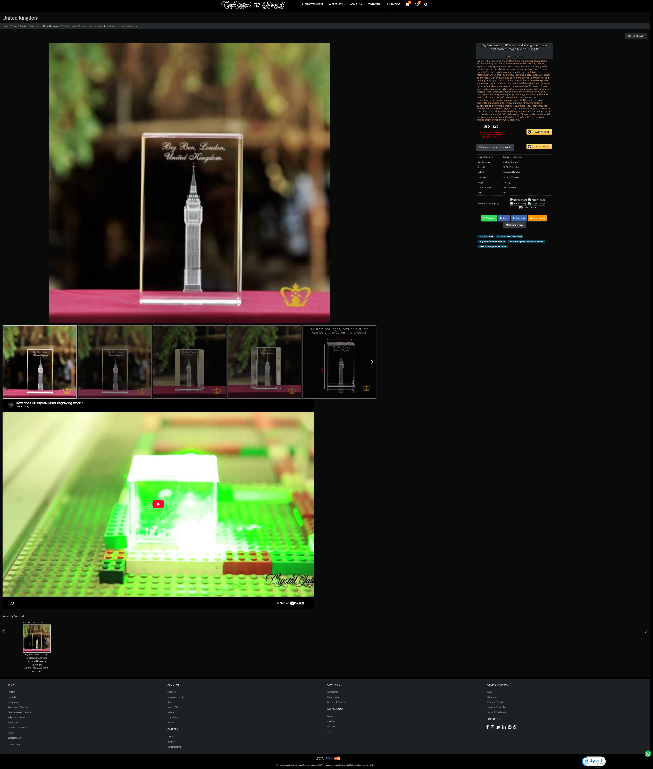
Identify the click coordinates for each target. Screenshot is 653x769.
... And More (14, 745)
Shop (14, 26)
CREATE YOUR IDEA (313, 4)
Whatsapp (490, 218)
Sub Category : (484, 162)
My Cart (331, 726)
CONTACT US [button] (374, 4)
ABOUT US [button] (355, 4)
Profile (171, 722)
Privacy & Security (496, 702)
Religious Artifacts (16, 717)
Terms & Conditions (496, 712)
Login (170, 737)
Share (505, 218)
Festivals (12, 697)
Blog (170, 702)
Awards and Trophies (18, 707)
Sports (11, 733)
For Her (11, 692)
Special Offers (174, 707)
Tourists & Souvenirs (29, 26)
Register (171, 742)
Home (5, 26)
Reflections (13, 722)
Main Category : (485, 157)
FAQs (489, 692)
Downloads (173, 717)
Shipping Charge (515, 225)
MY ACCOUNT (393, 4)
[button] (372, 362)
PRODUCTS (337, 4)
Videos (171, 712)
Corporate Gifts (15, 738)
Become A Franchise (337, 702)
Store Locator (333, 697)
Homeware (13, 702)
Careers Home (174, 747)
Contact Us (332, 692)
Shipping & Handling (497, 707)
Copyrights (492, 697)
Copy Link (520, 218)
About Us (172, 692)
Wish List (331, 731)
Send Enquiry (538, 218)
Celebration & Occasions (19, 712)
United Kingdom (50, 26)
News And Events (176, 697)
